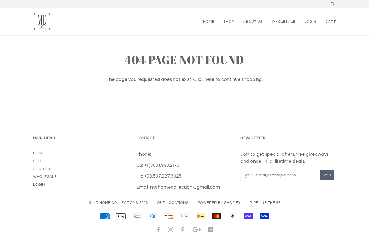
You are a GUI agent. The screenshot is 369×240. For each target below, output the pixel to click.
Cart (331, 22)
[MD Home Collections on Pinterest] (183, 230)
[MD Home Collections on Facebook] (158, 230)
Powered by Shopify (219, 203)
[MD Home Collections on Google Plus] (196, 230)
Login (310, 22)
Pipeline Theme (265, 203)
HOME (208, 22)
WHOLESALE (283, 22)
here (209, 79)
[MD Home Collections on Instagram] (170, 230)
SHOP (228, 22)
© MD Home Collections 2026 (118, 203)
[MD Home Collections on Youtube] (211, 230)
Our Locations (173, 203)
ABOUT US (253, 22)
